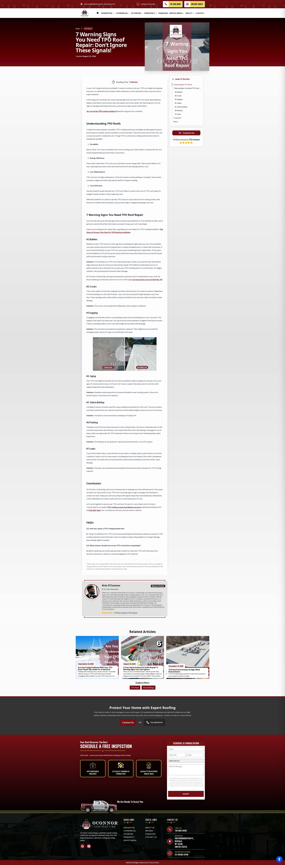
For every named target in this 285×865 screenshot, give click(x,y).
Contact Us (128, 722)
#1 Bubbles (179, 92)
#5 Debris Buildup (181, 107)
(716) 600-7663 (94, 510)
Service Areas (175, 13)
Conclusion (177, 118)
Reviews (149, 831)
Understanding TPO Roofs (182, 84)
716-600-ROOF (175, 4)
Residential (106, 13)
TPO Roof (88, 28)
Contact (199, 13)
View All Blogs (148, 687)
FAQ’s (175, 122)
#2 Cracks (178, 96)
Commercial (122, 13)
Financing (163, 13)
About (189, 13)
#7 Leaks (178, 114)
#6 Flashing (179, 110)
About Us (149, 827)
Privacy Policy (153, 862)
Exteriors (136, 13)
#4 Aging (178, 103)
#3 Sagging (179, 99)
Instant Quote (197, 4)
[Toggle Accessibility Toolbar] (279, 859)
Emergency (149, 13)
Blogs (78, 28)
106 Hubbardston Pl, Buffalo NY (97, 4)
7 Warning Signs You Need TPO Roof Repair (187, 88)
